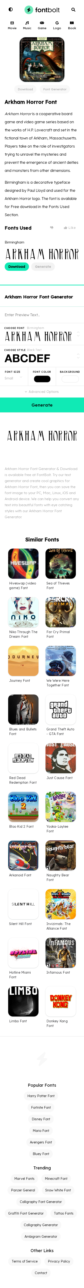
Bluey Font (41, 1154)
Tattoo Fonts (64, 1213)
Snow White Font (58, 1190)
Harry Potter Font (41, 1096)
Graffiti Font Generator (26, 1213)
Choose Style (15, 350)
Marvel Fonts (24, 1179)
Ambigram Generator (40, 1236)
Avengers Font (41, 1142)
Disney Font (41, 1119)
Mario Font (41, 1131)
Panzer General (23, 1190)
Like (71, 228)
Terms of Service (25, 1261)
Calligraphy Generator (41, 1225)
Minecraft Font (56, 1179)
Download (25, 89)
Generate (43, 267)
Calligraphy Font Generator (41, 1202)
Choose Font (14, 328)
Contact (41, 1273)
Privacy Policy (59, 1261)
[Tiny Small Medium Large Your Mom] (14, 376)
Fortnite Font (41, 1107)
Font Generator (54, 89)
